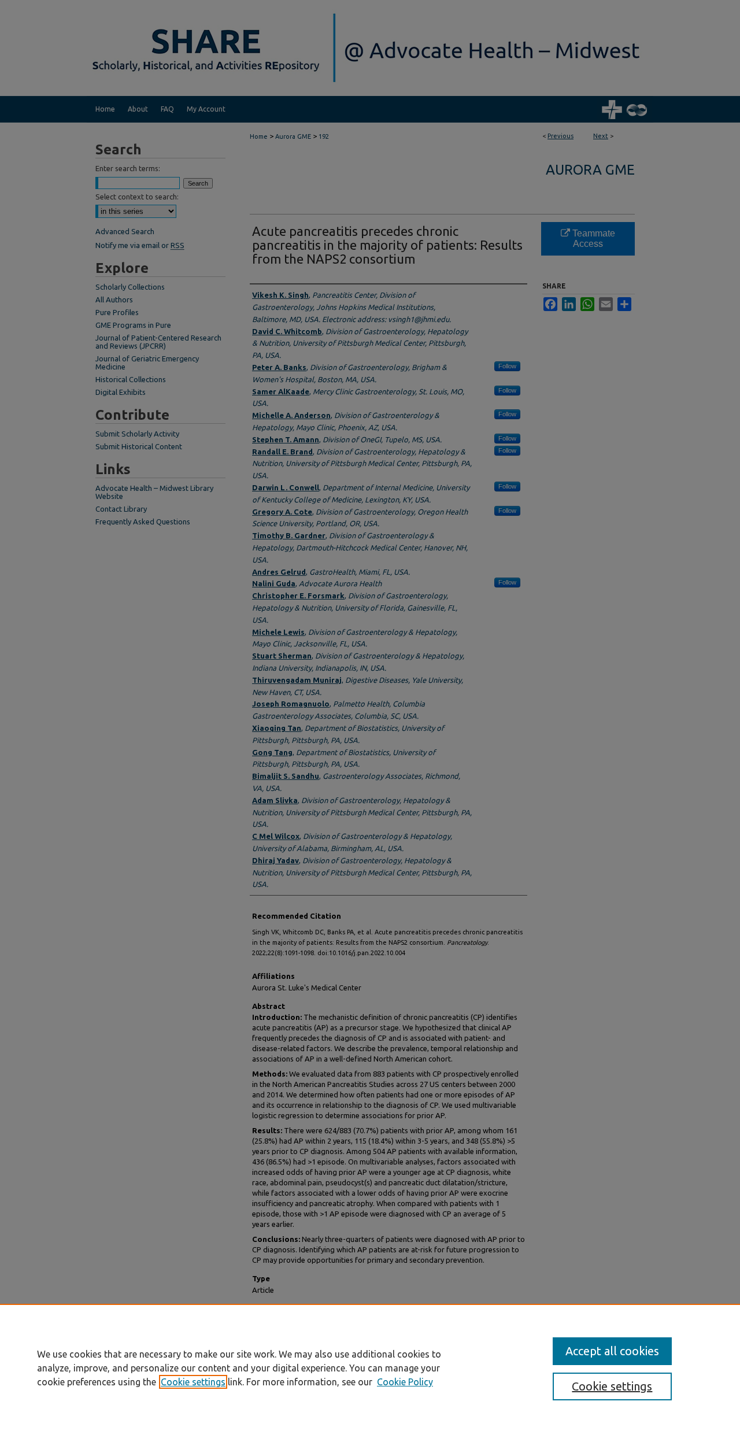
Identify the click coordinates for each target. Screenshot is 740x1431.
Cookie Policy (405, 1382)
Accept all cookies (612, 1351)
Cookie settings (193, 1382)
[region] (370, 1367)
